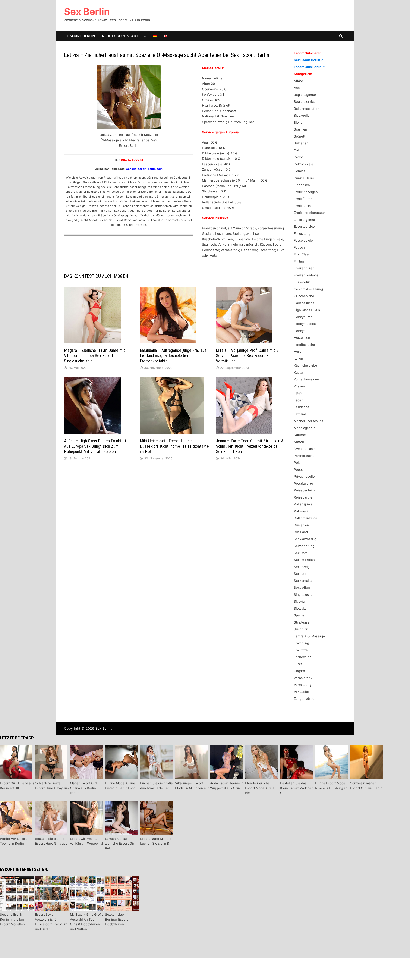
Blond (298, 122)
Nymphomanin (305, 449)
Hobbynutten (303, 331)
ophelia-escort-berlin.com (144, 168)
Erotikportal (303, 206)
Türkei (298, 664)
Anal (297, 88)
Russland (301, 532)
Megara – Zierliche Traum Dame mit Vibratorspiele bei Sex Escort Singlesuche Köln (94, 356)
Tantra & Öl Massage (309, 636)
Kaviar (298, 372)
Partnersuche (304, 456)
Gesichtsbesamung (308, 289)
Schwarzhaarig (305, 539)
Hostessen (302, 338)
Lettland (300, 414)
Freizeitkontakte (306, 275)
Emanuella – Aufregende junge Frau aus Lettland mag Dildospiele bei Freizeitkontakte (173, 356)
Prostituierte (303, 483)
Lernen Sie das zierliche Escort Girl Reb (120, 843)
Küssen (299, 386)
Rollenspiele (303, 504)
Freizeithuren (304, 268)
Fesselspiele (303, 240)
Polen (298, 463)
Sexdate (300, 574)
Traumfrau (301, 650)
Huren (298, 351)
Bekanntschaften (306, 109)
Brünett (299, 136)
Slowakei (301, 608)
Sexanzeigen (303, 567)
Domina (299, 171)
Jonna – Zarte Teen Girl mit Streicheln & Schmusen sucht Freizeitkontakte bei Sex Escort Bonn (250, 446)
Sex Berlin (87, 11)
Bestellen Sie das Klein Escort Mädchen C (296, 788)
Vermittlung (302, 685)
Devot (298, 157)
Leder (298, 400)
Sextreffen (302, 587)
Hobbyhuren (303, 317)
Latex (298, 393)
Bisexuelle (302, 115)
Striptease (301, 622)
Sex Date (301, 553)
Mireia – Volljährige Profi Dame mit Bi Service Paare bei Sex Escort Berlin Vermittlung (247, 356)
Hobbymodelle (305, 324)
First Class (302, 254)
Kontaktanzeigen (306, 379)
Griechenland (304, 296)
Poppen (300, 470)
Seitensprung (304, 546)
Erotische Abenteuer (309, 213)
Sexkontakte (303, 581)
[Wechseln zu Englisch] (165, 36)
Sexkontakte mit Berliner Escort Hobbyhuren (117, 919)
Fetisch (299, 247)
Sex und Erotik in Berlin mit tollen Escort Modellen (13, 919)
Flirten (299, 261)
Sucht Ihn (301, 629)
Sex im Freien (304, 560)
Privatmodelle (304, 476)
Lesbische (301, 407)
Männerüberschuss (308, 421)
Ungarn (299, 671)
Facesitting (302, 234)
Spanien (300, 615)
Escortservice (304, 226)
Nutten (299, 442)
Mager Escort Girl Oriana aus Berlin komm (83, 788)
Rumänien (301, 525)
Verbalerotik (303, 678)
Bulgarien (301, 143)
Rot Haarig (302, 511)
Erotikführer (303, 199)
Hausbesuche (304, 303)
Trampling (301, 643)
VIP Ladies (302, 692)
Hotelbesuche (304, 345)
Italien (298, 358)
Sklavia (299, 601)
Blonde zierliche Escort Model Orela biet (259, 788)
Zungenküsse (304, 699)
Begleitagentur (305, 95)
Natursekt (301, 435)
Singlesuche (303, 595)
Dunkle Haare (304, 178)
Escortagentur (304, 220)
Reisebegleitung (306, 490)
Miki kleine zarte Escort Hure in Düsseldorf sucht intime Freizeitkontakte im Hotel (174, 446)
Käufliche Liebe (305, 365)
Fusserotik (302, 282)
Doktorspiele (303, 164)
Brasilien (300, 129)
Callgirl (299, 150)
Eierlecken (302, 185)
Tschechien (302, 657)
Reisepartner (304, 497)
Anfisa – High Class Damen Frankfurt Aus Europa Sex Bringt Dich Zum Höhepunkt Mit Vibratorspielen (95, 446)
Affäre (298, 81)
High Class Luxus (307, 310)
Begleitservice (305, 102)
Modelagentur (304, 428)
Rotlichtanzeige (305, 518)
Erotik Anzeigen (306, 192)
